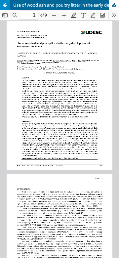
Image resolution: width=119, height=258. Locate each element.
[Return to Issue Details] (5, 5)
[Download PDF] (114, 5)
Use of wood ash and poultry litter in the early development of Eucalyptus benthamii (66, 5)
